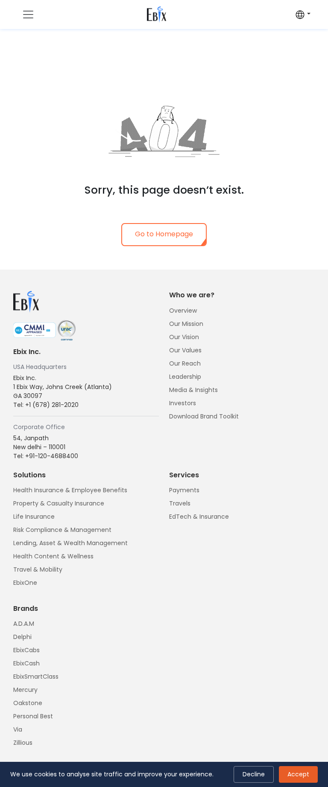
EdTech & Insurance (199, 516)
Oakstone (27, 703)
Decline (254, 774)
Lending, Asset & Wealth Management (70, 543)
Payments (184, 490)
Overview (183, 310)
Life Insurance (34, 516)
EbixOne (25, 582)
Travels (179, 503)
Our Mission (186, 323)
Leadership (185, 376)
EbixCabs (26, 650)
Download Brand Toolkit (204, 416)
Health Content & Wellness (53, 556)
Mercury (25, 689)
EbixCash (26, 663)
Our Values (185, 350)
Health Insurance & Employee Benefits (70, 490)
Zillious (22, 742)
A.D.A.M (23, 623)
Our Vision (184, 337)
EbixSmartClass (36, 676)
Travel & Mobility (37, 569)
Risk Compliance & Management (62, 530)
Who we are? (191, 295)
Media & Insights (193, 390)
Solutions (29, 475)
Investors (182, 403)
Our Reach (185, 363)
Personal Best (33, 716)
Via (17, 729)
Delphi (22, 637)
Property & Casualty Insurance (58, 503)
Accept (298, 774)
